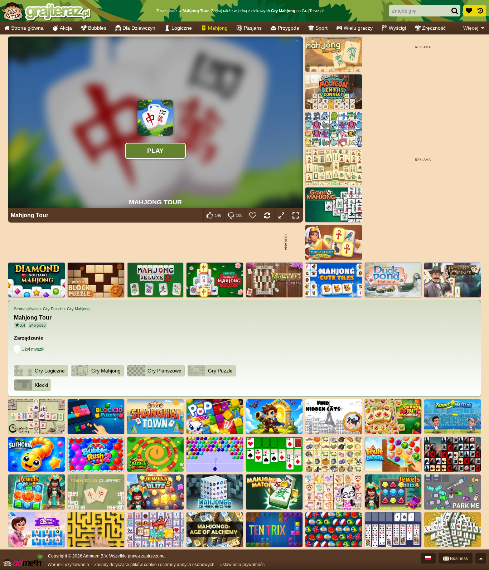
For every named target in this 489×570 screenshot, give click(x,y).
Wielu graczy (358, 28)
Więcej (470, 28)
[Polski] (428, 558)
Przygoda (288, 28)
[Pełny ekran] (296, 215)
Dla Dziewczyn (138, 28)
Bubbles (97, 28)
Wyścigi (397, 28)
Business (458, 558)
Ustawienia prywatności (242, 564)
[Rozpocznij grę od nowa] (267, 215)
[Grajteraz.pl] (46, 10)
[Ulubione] (469, 10)
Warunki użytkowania (68, 564)
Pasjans (253, 28)
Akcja (66, 28)
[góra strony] (480, 558)
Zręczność (434, 28)
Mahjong (218, 28)
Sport (321, 28)
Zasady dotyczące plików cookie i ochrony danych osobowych (154, 564)
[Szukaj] (454, 10)
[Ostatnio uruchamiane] (480, 10)
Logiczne (181, 28)
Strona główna (27, 28)
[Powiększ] (281, 215)
